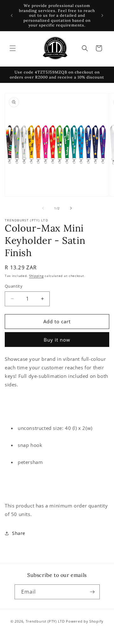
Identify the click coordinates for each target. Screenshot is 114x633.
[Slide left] (43, 208)
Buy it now (57, 340)
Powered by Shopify (85, 621)
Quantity (13, 286)
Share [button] (18, 533)
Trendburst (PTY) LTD (45, 621)
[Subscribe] (92, 591)
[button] (13, 48)
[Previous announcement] (12, 15)
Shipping (36, 275)
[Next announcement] (102, 15)
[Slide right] (71, 208)
